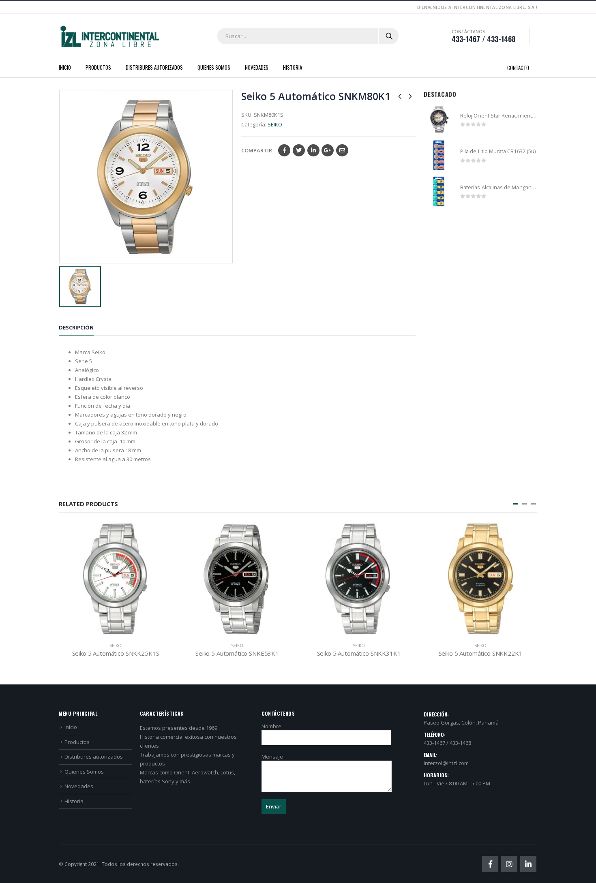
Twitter (299, 150)
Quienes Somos (213, 67)
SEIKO (275, 124)
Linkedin (528, 864)
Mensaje (272, 756)
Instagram (509, 864)
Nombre (271, 726)
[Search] (389, 36)
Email (342, 150)
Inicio (65, 67)
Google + (328, 150)
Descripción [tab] (76, 327)
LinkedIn (313, 150)
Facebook (284, 150)
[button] (515, 504)
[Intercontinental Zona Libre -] (109, 36)
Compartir (256, 150)
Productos (98, 67)
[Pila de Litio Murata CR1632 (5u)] (439, 155)
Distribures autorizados (154, 67)
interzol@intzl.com (446, 763)
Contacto (518, 68)
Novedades (256, 67)
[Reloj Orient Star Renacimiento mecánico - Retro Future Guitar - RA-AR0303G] (439, 120)
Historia (292, 67)
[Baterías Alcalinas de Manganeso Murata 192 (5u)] (439, 191)
